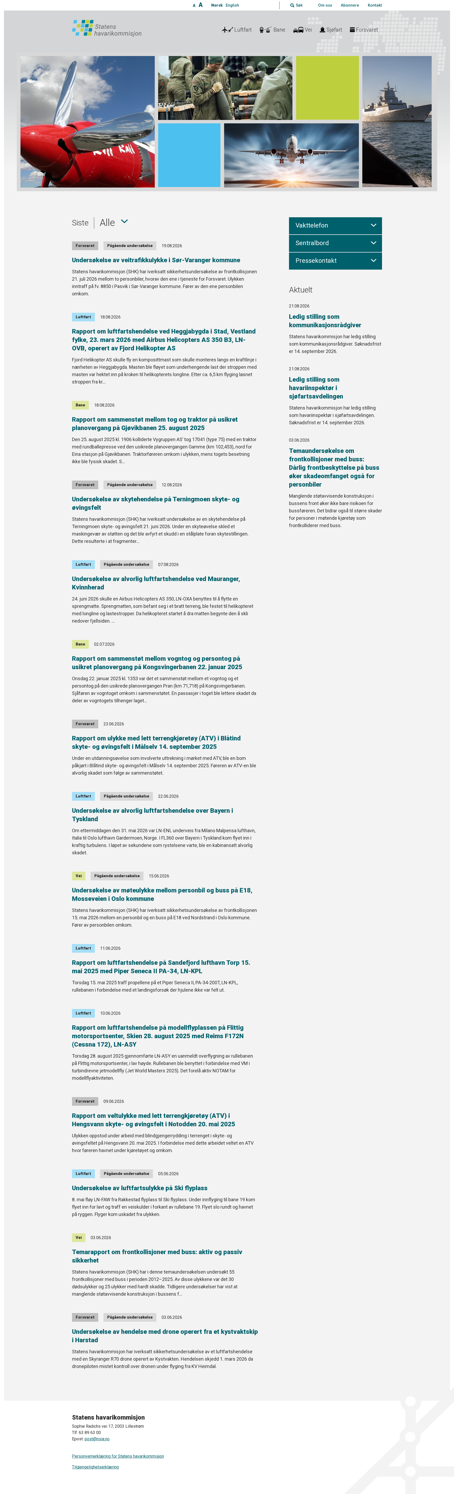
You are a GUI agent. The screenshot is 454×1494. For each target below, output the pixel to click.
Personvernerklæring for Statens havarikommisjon (118, 1456)
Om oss (325, 5)
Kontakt (375, 5)
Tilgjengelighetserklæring (95, 1467)
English (232, 5)
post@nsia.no (97, 1438)
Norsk (217, 5)
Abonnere (350, 5)
